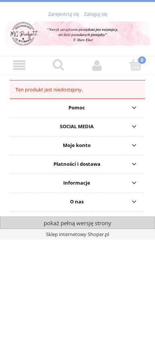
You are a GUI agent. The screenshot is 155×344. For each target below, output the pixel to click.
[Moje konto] (97, 65)
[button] (19, 65)
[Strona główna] (77, 32)
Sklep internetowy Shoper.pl (77, 234)
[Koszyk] (135, 64)
